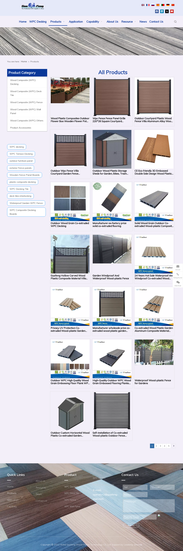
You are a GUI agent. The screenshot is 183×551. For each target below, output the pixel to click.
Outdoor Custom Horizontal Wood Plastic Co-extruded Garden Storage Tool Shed (70, 434)
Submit (131, 525)
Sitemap (138, 544)
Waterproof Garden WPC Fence (26, 203)
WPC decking (17, 146)
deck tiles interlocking (20, 195)
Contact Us (41, 500)
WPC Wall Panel (72, 506)
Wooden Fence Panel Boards (25, 174)
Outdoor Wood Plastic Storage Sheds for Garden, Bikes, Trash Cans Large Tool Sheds (110, 172)
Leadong (128, 544)
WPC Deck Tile (71, 493)
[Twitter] (167, 11)
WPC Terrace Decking (21, 153)
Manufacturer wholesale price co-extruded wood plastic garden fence (111, 329)
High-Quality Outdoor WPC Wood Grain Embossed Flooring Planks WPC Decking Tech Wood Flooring (112, 382)
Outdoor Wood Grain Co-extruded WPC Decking (70, 224)
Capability (12, 506)
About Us (40, 480)
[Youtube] (172, 11)
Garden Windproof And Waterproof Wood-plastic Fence (111, 277)
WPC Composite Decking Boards (23, 212)
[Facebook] (157, 11)
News (39, 494)
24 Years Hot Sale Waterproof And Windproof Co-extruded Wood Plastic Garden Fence (154, 277)
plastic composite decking (23, 181)
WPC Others (99, 478)
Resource (41, 487)
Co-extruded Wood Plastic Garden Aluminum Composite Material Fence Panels (154, 329)
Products (11, 493)
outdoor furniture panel (21, 160)
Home (10, 486)
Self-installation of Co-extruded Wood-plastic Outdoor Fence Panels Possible (110, 434)
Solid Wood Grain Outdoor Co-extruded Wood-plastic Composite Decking (154, 224)
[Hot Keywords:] (175, 21)
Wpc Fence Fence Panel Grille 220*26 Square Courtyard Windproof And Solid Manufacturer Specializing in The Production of (111, 120)
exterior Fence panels (21, 167)
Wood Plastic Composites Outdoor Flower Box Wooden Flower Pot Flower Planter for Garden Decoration (70, 120)
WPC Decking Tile (19, 188)
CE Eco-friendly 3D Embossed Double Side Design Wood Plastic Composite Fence (153, 172)
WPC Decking (71, 486)
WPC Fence (70, 499)
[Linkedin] (162, 11)
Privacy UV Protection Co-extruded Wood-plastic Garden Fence (68, 329)
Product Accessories (103, 484)
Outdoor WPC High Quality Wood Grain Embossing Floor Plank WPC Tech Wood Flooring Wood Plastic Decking (70, 382)
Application (12, 499)
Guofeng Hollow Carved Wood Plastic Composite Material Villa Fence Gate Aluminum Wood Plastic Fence (68, 277)
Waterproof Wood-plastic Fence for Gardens (153, 382)
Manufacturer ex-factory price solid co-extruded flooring (109, 224)
